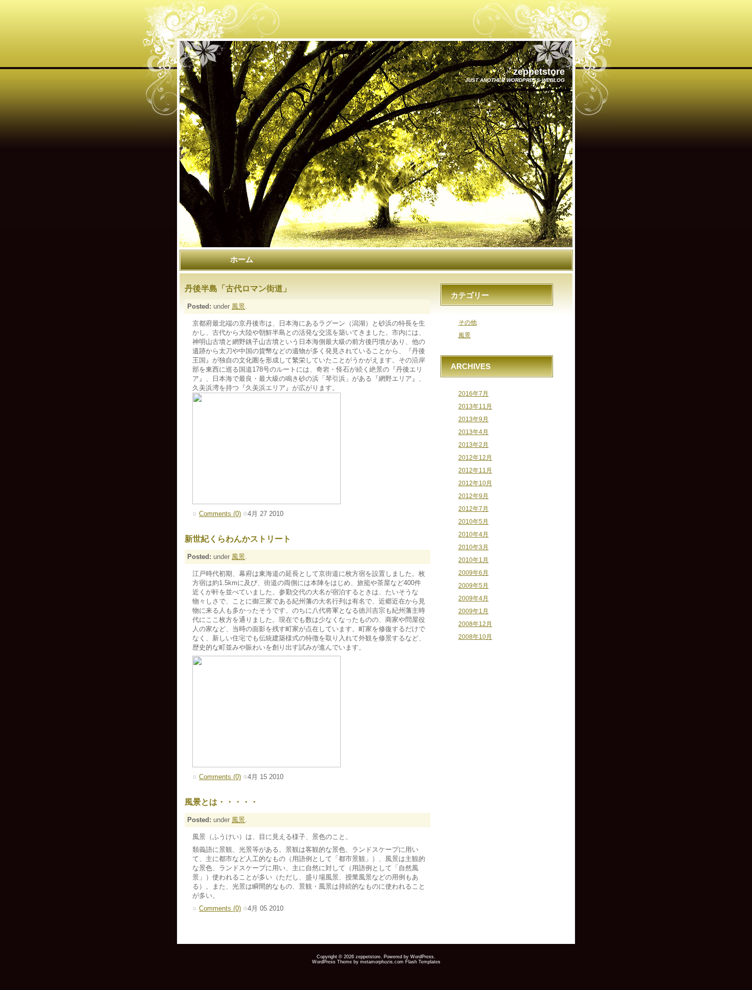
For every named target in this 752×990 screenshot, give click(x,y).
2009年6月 (473, 572)
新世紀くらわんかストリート (238, 538)
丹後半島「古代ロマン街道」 (238, 288)
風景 (238, 306)
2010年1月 (473, 559)
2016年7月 (473, 393)
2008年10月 (475, 636)
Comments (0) (220, 514)
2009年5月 (473, 585)
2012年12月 (475, 457)
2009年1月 (473, 611)
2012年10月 (475, 483)
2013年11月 (475, 406)
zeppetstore (539, 72)
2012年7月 (473, 508)
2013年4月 (473, 431)
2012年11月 (475, 470)
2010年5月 (473, 521)
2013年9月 (473, 419)
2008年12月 (475, 623)
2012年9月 (473, 495)
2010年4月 (473, 534)
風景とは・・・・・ (221, 802)
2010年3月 (473, 547)
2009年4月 (473, 598)
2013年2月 (473, 444)
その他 (467, 322)
